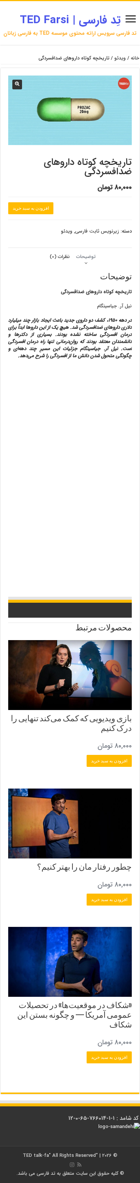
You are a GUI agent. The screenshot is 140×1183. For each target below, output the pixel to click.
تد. (110, 437)
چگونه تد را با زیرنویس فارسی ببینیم (71, 522)
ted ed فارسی (30, 409)
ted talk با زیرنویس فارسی (78, 402)
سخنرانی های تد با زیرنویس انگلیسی (105, 473)
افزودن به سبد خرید (31, 208)
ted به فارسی (94, 558)
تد (13, 409)
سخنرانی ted (80, 529)
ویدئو (120, 58)
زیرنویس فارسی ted (84, 480)
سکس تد (109, 451)
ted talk (54, 529)
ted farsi (105, 387)
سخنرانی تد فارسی (117, 394)
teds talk (53, 572)
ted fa (39, 494)
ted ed (46, 579)
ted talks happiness (115, 572)
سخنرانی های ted (87, 451)
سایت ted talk (119, 430)
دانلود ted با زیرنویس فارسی (85, 565)
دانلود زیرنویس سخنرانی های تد (38, 501)
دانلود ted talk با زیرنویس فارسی (87, 416)
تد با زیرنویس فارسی (115, 402)
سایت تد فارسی (28, 380)
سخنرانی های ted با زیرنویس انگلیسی (49, 473)
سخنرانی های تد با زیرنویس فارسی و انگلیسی (99, 458)
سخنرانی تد (122, 416)
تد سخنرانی (92, 537)
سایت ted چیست (68, 579)
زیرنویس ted (72, 558)
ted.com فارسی (83, 380)
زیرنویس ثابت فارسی (97, 231)
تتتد (127, 437)
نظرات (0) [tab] (60, 257)
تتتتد (23, 430)
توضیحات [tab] (86, 257)
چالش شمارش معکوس (76, 423)
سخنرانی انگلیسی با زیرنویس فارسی (46, 451)
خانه (135, 58)
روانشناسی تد (109, 522)
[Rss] (79, 1164)
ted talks (90, 515)
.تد (101, 437)
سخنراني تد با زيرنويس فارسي (33, 402)
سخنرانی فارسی (23, 465)
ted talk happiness (80, 572)
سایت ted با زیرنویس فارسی (85, 444)
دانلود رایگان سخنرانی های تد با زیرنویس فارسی (97, 494)
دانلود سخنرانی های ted (101, 465)
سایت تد (87, 387)
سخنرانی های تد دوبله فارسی (88, 544)
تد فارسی (124, 380)
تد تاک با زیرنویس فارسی (83, 394)
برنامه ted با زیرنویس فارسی (45, 537)
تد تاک (58, 458)
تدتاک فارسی (50, 416)
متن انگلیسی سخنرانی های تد (98, 487)
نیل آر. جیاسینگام (114, 306)
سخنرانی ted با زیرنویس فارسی (59, 465)
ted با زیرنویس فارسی (114, 409)
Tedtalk (54, 515)
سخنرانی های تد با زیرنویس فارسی (37, 394)
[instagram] (72, 1164)
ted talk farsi (37, 423)
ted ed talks (26, 579)
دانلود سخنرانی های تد (58, 487)
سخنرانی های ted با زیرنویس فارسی (69, 409)
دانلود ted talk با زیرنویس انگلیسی (70, 437)
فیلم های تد (121, 586)
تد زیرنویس (72, 501)
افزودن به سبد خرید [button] (109, 760)
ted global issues (43, 565)
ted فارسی (106, 380)
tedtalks (71, 515)
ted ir (54, 494)
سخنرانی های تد (105, 529)
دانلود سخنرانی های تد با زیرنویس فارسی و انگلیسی (94, 508)
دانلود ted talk (86, 551)
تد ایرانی (57, 544)
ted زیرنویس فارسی (116, 515)
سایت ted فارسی (55, 380)
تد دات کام (42, 551)
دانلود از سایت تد (26, 487)
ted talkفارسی (65, 387)
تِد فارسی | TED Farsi (70, 20)
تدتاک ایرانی (63, 551)
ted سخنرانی (39, 544)
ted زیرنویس (110, 551)
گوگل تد (74, 537)
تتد (118, 437)
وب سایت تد (105, 423)
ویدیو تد (113, 558)
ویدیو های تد (94, 579)
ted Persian (32, 387)
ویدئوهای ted (48, 558)
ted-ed (19, 565)
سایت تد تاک (32, 437)
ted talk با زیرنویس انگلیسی (34, 508)
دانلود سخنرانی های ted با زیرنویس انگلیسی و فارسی (67, 430)
